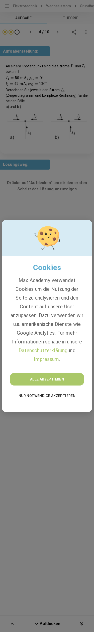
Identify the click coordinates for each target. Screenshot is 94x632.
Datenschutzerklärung (43, 350)
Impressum (46, 359)
